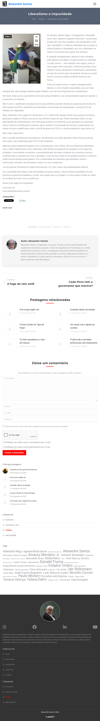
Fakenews (8, 569)
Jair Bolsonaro (79, 569)
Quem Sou (9, 670)
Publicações (10, 664)
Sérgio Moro (79, 576)
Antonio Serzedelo (72, 555)
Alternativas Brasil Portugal (15, 555)
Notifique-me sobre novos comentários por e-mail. (28, 442)
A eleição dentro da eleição (82, 309)
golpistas (51, 570)
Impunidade (57, 227)
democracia (33, 562)
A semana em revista (18, 559)
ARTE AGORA (11, 535)
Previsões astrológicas (54, 576)
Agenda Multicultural (35, 551)
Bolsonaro (52, 558)
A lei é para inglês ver (29, 309)
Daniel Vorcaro (20, 562)
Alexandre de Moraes (55, 552)
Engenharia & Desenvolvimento (19, 566)
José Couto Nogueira (28, 572)
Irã (58, 569)
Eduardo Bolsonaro (71, 562)
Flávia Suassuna (22, 570)
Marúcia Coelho (59, 572)
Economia (10, 520)
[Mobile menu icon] (94, 4)
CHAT (63, 559)
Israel (63, 569)
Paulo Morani (28, 576)
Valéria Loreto (53, 580)
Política (8, 37)
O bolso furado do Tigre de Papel (32, 326)
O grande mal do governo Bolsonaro (23, 470)
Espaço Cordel (41, 566)
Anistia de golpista (45, 227)
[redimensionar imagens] (10, 314)
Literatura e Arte (12, 525)
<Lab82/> (50, 717)
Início (8, 654)
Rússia (71, 576)
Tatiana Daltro (37, 579)
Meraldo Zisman (81, 572)
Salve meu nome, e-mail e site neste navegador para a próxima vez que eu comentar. (36, 426)
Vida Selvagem (79, 579)
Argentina (89, 555)
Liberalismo (66, 227)
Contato (9, 675)
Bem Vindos (10, 659)
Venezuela (65, 579)
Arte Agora (6, 559)
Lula (46, 572)
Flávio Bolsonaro (38, 569)
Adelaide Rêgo (12, 551)
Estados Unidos (60, 565)
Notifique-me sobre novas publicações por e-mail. (27, 447)
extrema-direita (79, 566)
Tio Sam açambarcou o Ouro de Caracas (32, 341)
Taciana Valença (14, 579)
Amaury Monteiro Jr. (44, 554)
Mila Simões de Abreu (10, 576)
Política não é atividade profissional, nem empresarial (83, 341)
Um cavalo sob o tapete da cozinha (82, 326)
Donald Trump (51, 561)
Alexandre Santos (76, 551)
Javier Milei (8, 573)
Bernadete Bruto (35, 558)
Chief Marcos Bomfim (77, 558)
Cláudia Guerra (8, 562)
